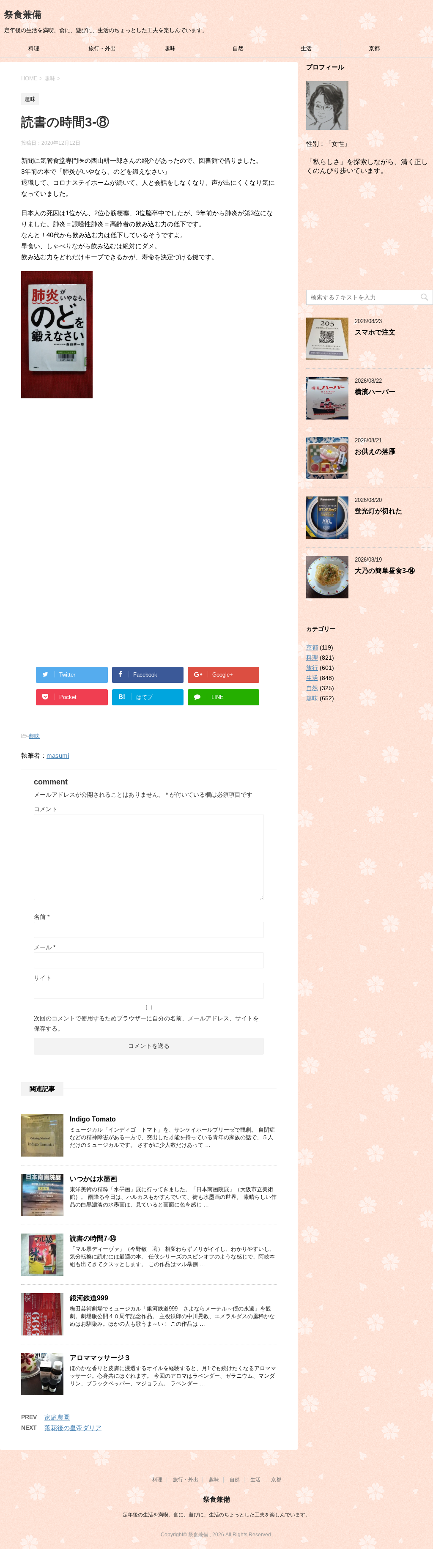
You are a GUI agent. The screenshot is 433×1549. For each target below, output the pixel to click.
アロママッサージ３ (100, 1357)
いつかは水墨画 (93, 1178)
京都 (374, 48)
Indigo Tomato (93, 1119)
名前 (41, 916)
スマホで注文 (375, 332)
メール (44, 947)
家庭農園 (57, 1417)
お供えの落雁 (375, 451)
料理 (33, 48)
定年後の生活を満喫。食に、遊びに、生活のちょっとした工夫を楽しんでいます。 (216, 1515)
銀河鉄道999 (89, 1298)
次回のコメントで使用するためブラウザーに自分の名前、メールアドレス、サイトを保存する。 (146, 1023)
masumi (58, 755)
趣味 (169, 48)
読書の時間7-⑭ (93, 1238)
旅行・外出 (102, 48)
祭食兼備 (22, 14)
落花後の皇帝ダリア (72, 1427)
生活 (306, 48)
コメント (46, 809)
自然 (238, 48)
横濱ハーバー (375, 391)
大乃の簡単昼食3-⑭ (385, 570)
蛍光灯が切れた (378, 511)
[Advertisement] (149, 474)
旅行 (312, 667)
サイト (43, 977)
